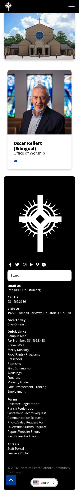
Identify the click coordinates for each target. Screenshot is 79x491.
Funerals (13, 377)
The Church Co (15, 472)
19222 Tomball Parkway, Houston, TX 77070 (39, 313)
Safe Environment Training (26, 387)
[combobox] (44, 482)
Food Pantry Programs (23, 354)
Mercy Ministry (18, 350)
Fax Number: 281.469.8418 (26, 340)
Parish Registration (21, 408)
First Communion (19, 368)
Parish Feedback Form (23, 436)
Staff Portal (15, 448)
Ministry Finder (18, 382)
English (45, 482)
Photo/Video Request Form (26, 422)
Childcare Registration (23, 404)
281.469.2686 (16, 301)
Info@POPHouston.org (24, 290)
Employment (16, 391)
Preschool (14, 359)
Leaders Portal (18, 453)
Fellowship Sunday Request (26, 427)
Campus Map (16, 336)
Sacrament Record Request (26, 413)
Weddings (14, 373)
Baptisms (14, 364)
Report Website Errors (23, 431)
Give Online (15, 324)
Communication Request (25, 418)
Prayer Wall (15, 345)
